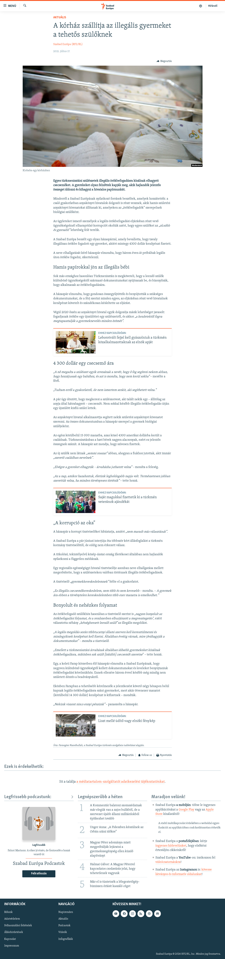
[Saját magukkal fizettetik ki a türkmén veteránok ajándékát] (75, 502)
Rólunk (8, 912)
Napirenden (65, 912)
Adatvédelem (12, 918)
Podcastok (64, 925)
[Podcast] (149, 913)
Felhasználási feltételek (18, 925)
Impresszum (11, 945)
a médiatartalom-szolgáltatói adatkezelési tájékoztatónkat (120, 782)
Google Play (186, 809)
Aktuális (59, 17)
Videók (62, 932)
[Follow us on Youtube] (115, 913)
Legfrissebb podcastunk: (27, 797)
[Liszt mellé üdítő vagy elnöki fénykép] (75, 725)
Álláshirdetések (13, 932)
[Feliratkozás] (157, 913)
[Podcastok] (200, 6)
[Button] (164, 61)
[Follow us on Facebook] (124, 913)
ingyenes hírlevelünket (170, 845)
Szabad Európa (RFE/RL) (68, 44)
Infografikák (65, 939)
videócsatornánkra (168, 862)
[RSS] (140, 913)
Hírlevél (212, 6)
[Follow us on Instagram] (132, 913)
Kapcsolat (10, 939)
